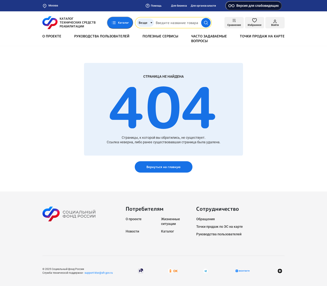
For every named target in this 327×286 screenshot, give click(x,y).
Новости (132, 231)
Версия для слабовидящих (257, 6)
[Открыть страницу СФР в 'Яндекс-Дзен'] (280, 271)
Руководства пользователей (101, 36)
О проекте (51, 36)
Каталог (167, 231)
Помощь (156, 5)
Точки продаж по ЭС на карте (219, 227)
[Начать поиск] (206, 22)
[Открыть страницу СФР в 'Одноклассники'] (173, 271)
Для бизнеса (179, 5)
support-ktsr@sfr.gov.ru (99, 272)
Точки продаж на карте (262, 36)
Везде (143, 23)
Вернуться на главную (163, 167)
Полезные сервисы (160, 36)
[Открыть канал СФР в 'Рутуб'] (140, 271)
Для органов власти (203, 5)
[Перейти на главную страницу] (69, 22)
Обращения (205, 219)
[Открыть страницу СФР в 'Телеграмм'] (205, 271)
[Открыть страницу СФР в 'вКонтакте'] (242, 270)
